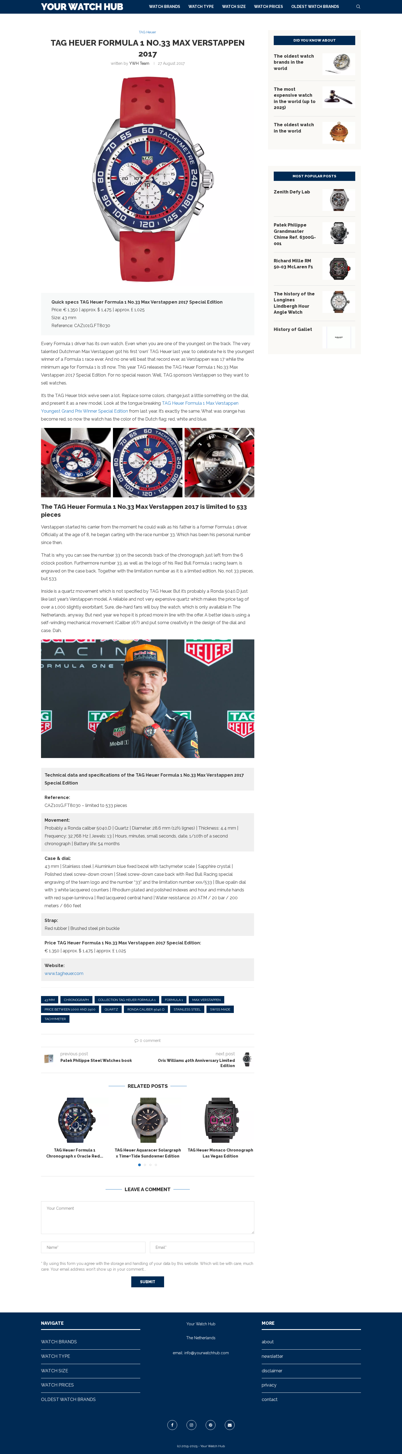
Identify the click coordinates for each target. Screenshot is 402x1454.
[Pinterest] (210, 1425)
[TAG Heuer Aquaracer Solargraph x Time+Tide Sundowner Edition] (148, 1120)
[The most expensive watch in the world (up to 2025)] (338, 97)
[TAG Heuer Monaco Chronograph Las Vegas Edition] (220, 1120)
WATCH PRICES (268, 6)
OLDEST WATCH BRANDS (315, 6)
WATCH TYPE (201, 6)
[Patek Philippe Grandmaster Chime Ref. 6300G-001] (338, 233)
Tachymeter (55, 1019)
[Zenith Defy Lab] (338, 200)
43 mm (50, 1000)
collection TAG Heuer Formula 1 (127, 1000)
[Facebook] (172, 1425)
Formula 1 (174, 1000)
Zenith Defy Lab (292, 192)
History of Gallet (293, 329)
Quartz (111, 1009)
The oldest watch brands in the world (294, 62)
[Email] (230, 1425)
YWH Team (139, 63)
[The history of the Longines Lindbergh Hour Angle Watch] (338, 302)
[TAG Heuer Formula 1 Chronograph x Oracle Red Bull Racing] (75, 1120)
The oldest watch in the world (294, 127)
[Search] (358, 6)
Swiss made (220, 1009)
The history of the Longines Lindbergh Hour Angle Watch (294, 303)
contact (270, 1399)
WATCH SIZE (234, 6)
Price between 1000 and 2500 (70, 1009)
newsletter (272, 1356)
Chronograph (76, 1000)
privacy (269, 1385)
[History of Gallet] (338, 337)
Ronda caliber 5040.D (145, 1009)
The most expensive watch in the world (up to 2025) (295, 98)
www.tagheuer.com (64, 973)
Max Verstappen (206, 1000)
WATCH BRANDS (164, 6)
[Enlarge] (103, 435)
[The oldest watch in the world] (338, 133)
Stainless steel (187, 1009)
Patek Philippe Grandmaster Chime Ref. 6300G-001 (295, 234)
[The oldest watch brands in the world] (338, 64)
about (268, 1341)
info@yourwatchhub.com (206, 1353)
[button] (48, 1131)
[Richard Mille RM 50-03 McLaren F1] (338, 269)
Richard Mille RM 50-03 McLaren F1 (293, 263)
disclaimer (272, 1370)
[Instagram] (191, 1425)
